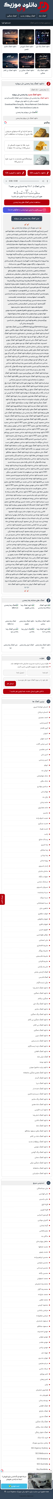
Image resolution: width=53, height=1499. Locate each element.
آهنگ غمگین (11, 16)
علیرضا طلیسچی (42, 956)
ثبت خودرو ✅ (14, 1486)
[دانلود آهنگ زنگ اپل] (42, 36)
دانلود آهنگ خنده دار (40, 1088)
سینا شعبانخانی (42, 903)
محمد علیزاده (43, 1294)
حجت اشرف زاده (42, 818)
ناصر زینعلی (44, 1379)
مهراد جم (45, 1353)
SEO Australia (42, 1464)
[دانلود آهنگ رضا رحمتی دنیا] (42, 635)
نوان (46, 1384)
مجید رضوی (43, 1252)
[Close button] (51, 1470)
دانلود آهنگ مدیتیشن (39, 1041)
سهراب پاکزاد (43, 876)
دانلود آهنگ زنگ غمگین (42, 71)
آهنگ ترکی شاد (42, 1056)
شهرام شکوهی (43, 919)
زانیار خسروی (43, 866)
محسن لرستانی (42, 1268)
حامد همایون (43, 807)
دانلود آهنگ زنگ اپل (43, 46)
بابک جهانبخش (42, 776)
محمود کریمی (43, 1305)
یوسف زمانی (43, 1400)
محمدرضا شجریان (41, 1284)
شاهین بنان (43, 908)
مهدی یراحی (43, 1347)
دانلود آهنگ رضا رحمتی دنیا (42, 646)
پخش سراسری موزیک (40, 1443)
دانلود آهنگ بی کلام (10, 70)
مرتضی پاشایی (42, 1310)
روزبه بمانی (44, 860)
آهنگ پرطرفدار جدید (27, 16)
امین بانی (44, 754)
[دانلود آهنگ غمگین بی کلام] (26, 60)
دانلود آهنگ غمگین (41, 993)
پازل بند (45, 797)
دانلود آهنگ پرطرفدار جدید (38, 1141)
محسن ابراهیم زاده (41, 1257)
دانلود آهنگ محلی (41, 1157)
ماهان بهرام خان (42, 1241)
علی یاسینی (43, 1199)
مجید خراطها (43, 1247)
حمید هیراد (44, 829)
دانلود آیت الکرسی (41, 1110)
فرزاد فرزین (44, 1209)
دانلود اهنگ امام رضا (40, 988)
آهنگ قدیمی (43, 977)
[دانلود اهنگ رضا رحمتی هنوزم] (26, 611)
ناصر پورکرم (44, 1374)
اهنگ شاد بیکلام (42, 1427)
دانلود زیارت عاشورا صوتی (38, 1067)
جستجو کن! (6, 23)
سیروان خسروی (42, 887)
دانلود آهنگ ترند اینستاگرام (38, 1046)
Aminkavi (28, 1496)
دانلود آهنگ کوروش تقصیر (26, 48)
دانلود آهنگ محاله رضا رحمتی (43, 622)
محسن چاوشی (42, 1262)
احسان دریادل (43, 712)
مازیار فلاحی (43, 1231)
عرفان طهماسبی (42, 935)
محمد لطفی (43, 1300)
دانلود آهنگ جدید (34, 94)
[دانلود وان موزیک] (26, 7)
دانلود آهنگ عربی (41, 1035)
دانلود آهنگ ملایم (10, 46)
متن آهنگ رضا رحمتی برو (10, 646)
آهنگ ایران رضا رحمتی (27, 645)
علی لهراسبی (43, 1193)
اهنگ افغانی (43, 1406)
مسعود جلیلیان (42, 1321)
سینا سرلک (44, 897)
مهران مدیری (43, 1358)
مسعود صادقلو (42, 1326)
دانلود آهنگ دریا (42, 1083)
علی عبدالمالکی (42, 1188)
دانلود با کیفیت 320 (38, 173)
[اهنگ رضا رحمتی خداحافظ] (10, 611)
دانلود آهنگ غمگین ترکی (39, 1163)
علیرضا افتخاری (42, 945)
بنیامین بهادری (42, 786)
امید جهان (44, 738)
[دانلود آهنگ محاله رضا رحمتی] (42, 611)
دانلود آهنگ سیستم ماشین (38, 1094)
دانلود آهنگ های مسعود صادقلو (36, 1131)
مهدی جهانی (43, 1337)
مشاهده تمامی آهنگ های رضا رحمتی (26, 202)
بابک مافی (44, 781)
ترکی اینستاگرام (42, 982)
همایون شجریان (42, 1390)
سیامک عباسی (42, 882)
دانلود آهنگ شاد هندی (40, 1104)
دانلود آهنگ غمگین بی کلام (26, 71)
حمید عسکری (43, 823)
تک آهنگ (34, 90)
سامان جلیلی (43, 871)
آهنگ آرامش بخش (41, 972)
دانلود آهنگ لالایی (41, 1120)
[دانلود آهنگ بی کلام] (10, 60)
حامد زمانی (44, 802)
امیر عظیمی (43, 749)
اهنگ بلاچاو (43, 1411)
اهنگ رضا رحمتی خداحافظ (10, 622)
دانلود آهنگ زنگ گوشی (39, 1152)
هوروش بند (44, 1395)
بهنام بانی (44, 791)
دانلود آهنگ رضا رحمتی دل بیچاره (29, 83)
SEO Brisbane (42, 1459)
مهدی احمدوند (42, 1331)
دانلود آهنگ (44, 98)
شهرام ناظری (43, 924)
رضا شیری (44, 844)
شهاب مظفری (43, 913)
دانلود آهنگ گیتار (41, 1078)
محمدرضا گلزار (43, 1289)
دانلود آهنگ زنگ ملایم (40, 1099)
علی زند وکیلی (43, 966)
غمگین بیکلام (43, 998)
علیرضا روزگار (43, 950)
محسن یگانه (43, 1273)
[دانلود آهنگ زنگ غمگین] (42, 60)
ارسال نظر (10, 683)
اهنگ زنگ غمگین (42, 1421)
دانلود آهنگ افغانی (41, 1051)
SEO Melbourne (41, 1453)
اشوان (45, 733)
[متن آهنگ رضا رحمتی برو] (10, 635)
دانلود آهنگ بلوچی (41, 1147)
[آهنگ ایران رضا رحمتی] (26, 635)
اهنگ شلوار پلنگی (41, 1432)
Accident (31, 1496)
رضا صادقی (44, 850)
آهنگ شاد (42, 16)
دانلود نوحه (44, 1062)
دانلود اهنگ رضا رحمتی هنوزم (26, 622)
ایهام (46, 765)
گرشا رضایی (44, 1225)
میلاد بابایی (43, 1368)
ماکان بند (44, 1236)
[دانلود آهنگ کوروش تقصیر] (26, 36)
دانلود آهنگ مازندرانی (40, 1173)
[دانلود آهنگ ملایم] (10, 36)
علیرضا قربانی (43, 961)
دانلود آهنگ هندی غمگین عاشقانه (35, 1072)
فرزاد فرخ (45, 1204)
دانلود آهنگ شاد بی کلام (39, 1136)
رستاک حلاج (43, 839)
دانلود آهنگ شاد (42, 1125)
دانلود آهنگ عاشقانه (40, 1168)
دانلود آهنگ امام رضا (40, 1115)
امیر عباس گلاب (42, 744)
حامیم (45, 813)
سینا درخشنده (43, 892)
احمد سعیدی (43, 717)
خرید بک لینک (43, 1437)
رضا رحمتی (42, 90)
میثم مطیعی (43, 1363)
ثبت (26, 190)
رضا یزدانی (44, 855)
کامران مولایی (43, 1220)
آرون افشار (44, 728)
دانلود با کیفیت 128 (13, 173)
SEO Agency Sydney (39, 1448)
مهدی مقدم (43, 1342)
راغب (46, 834)
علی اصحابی (43, 940)
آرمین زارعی (44, 723)
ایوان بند (44, 770)
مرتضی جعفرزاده (42, 1315)
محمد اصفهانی (42, 1278)
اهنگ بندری (43, 1416)
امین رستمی (43, 760)
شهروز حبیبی (43, 929)
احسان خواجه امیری (40, 707)
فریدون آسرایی (42, 1215)
